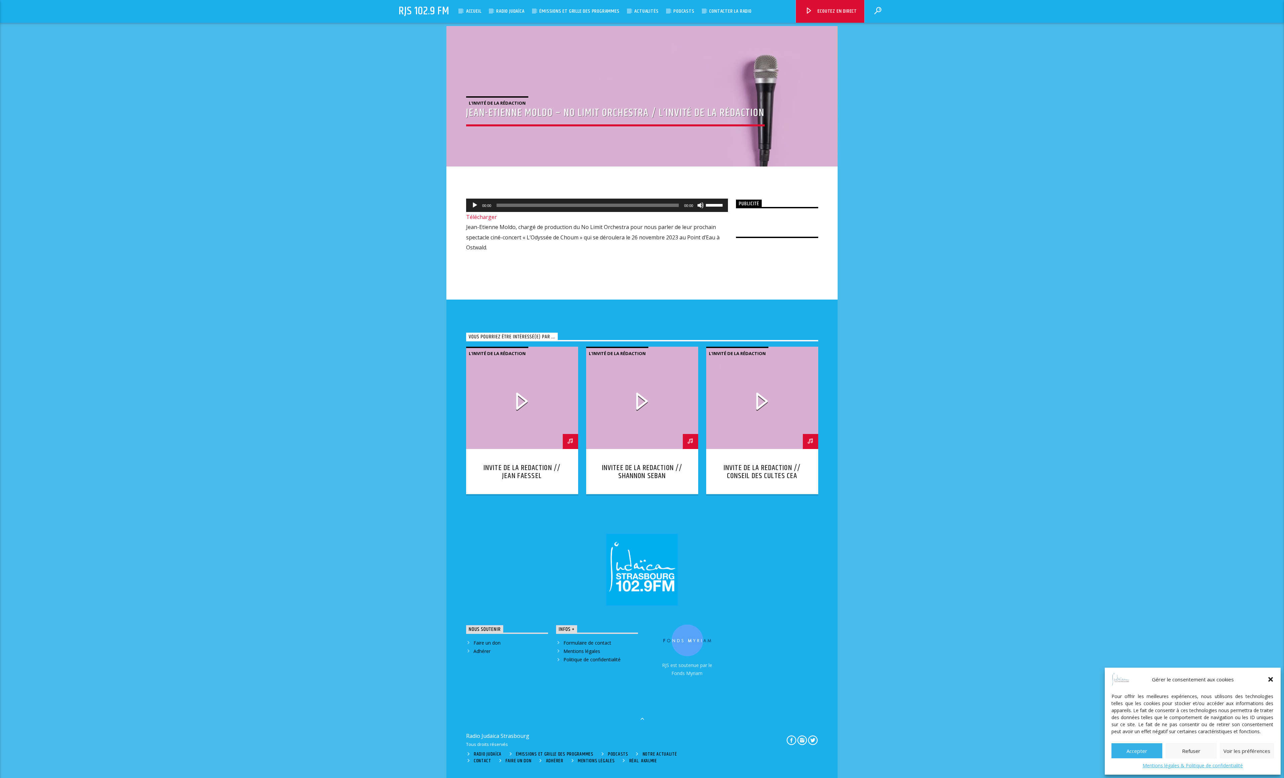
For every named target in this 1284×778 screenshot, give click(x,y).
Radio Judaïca (510, 11)
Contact (482, 761)
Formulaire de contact (587, 643)
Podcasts (683, 11)
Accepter (1137, 751)
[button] (1270, 679)
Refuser (1191, 751)
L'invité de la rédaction (497, 103)
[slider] (715, 205)
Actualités (646, 11)
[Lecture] (474, 205)
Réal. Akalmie (643, 761)
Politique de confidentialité (592, 659)
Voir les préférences (1246, 751)
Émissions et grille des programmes (579, 11)
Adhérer (482, 651)
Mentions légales (581, 651)
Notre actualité (660, 754)
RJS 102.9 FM (424, 11)
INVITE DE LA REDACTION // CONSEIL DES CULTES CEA (762, 472)
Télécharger (481, 217)
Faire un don (487, 643)
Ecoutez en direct (837, 11)
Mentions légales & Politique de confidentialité (1193, 765)
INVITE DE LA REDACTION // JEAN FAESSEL (522, 472)
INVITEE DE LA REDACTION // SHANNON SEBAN (642, 472)
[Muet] (700, 205)
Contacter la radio (730, 11)
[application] (597, 205)
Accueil (473, 11)
